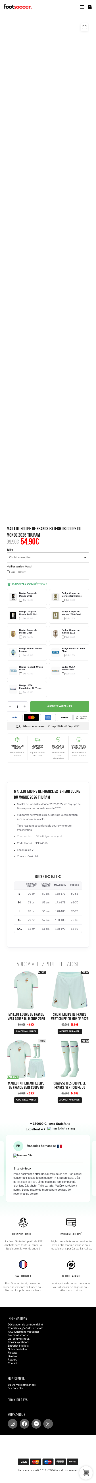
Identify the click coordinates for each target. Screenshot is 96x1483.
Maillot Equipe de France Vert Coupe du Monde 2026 (26, 1016)
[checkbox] (27, 569)
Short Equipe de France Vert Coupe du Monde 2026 (69, 1016)
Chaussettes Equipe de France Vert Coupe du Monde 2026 (70, 1087)
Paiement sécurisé (18, 1335)
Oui (18, 572)
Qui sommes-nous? (19, 1338)
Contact (12, 1363)
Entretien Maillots (18, 1345)
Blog (10, 1366)
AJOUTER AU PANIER (26, 1031)
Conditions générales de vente (25, 1328)
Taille (10, 549)
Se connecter (15, 1388)
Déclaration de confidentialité (25, 1324)
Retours (12, 1359)
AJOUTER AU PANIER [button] (69, 1100)
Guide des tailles (17, 1349)
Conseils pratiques (18, 1342)
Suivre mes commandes (21, 1384)
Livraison (13, 1356)
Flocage (12, 1352)
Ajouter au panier (59, 706)
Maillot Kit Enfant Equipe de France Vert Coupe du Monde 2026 (26, 1087)
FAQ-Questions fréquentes (23, 1331)
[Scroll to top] (52, 1463)
